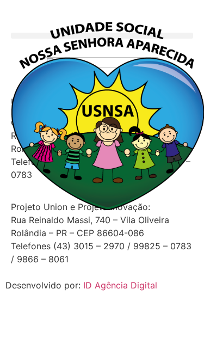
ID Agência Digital (120, 285)
